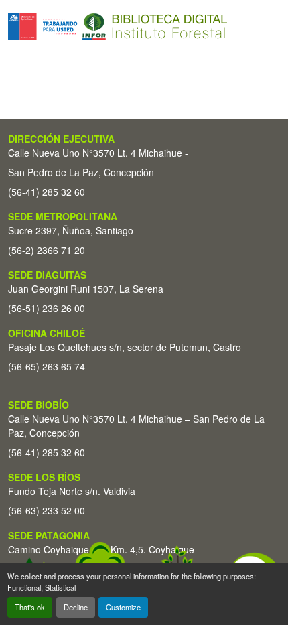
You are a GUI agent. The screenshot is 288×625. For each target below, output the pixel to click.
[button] (117, 26)
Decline (76, 607)
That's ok (30, 607)
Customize (123, 607)
